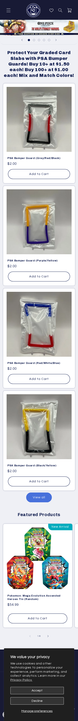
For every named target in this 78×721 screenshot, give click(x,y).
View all (39, 497)
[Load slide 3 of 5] (38, 40)
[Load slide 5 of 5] (49, 40)
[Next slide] (56, 40)
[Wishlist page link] (51, 10)
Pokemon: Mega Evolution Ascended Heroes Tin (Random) (34, 597)
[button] (8, 10)
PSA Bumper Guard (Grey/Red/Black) (34, 158)
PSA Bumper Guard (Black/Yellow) (31, 465)
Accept (37, 690)
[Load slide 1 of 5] (28, 40)
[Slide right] (48, 636)
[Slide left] (30, 636)
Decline (37, 700)
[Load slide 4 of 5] (44, 40)
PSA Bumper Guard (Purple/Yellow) (32, 260)
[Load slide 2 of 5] (33, 40)
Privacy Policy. (21, 679)
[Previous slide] (22, 40)
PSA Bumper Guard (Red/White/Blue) (33, 362)
